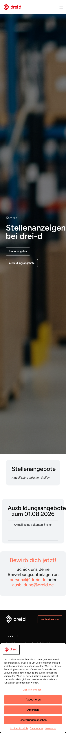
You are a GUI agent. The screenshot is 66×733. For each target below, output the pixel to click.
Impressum (50, 728)
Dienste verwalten (32, 689)
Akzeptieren (33, 699)
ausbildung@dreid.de (33, 584)
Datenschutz (36, 728)
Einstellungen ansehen (33, 720)
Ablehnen (33, 709)
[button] (61, 7)
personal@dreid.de (28, 579)
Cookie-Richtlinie (19, 728)
